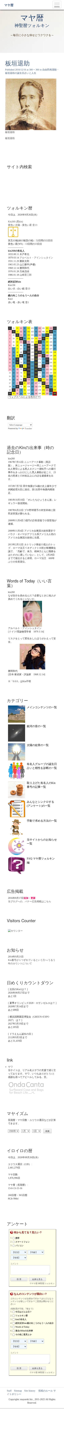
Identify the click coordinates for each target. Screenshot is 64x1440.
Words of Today (22, 1327)
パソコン (19, 1245)
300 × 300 (34, 69)
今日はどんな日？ (23, 1312)
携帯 (17, 1238)
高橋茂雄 (24, 271)
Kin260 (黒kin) (15, 221)
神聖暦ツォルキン (32, 25)
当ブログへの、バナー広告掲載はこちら (29, 901)
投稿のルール (44, 1390)
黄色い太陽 (14, 225)
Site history (29, 1390)
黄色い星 (27, 225)
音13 (34, 225)
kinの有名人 (20, 1319)
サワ (10, 1067)
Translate (28, 428)
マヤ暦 (8, 5)
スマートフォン (22, 1242)
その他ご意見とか (23, 1334)
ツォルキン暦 (21, 1315)
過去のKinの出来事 (24, 1330)
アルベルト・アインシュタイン (36, 257)
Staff (9, 1390)
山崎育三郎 (26, 275)
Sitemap (18, 1390)
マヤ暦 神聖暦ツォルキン (42, 1283)
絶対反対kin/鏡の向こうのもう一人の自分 (34, 1323)
